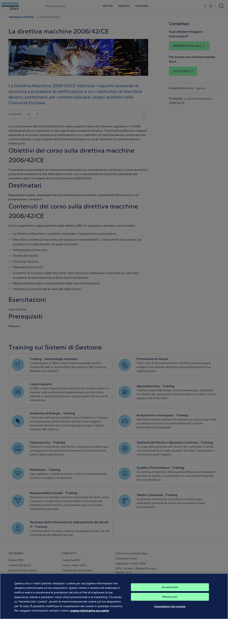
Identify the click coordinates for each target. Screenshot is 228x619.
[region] (114, 596)
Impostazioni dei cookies (169, 606)
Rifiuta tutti (169, 596)
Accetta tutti (170, 587)
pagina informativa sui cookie (89, 610)
